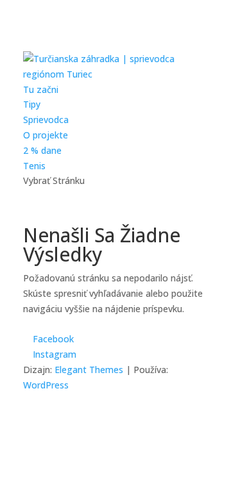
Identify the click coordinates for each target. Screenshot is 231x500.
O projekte (45, 135)
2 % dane (42, 150)
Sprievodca (46, 119)
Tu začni (40, 89)
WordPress (46, 385)
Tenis (34, 166)
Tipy (31, 104)
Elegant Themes (89, 369)
